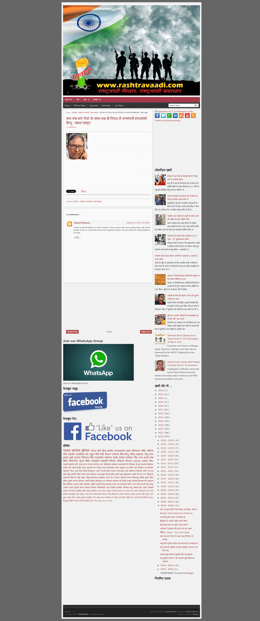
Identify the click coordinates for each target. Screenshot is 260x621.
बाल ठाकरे (134, 491)
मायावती (135, 481)
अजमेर (66, 487)
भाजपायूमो (101, 474)
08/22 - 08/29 (167, 565)
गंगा (149, 471)
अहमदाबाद (137, 461)
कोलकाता (99, 481)
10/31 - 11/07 (167, 471)
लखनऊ (140, 454)
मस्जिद (113, 460)
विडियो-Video (148, 497)
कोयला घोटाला (79, 501)
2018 (161, 406)
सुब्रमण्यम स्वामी (130, 474)
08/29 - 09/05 (167, 505)
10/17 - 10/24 (167, 479)
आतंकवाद (115, 464)
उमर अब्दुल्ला (120, 467)
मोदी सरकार (106, 454)
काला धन (110, 477)
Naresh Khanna (82, 223)
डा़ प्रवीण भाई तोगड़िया (135, 467)
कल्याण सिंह (140, 494)
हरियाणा (81, 481)
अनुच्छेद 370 (91, 497)
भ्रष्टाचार (67, 477)
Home (67, 105)
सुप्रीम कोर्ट (74, 464)
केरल (84, 467)
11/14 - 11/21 (167, 463)
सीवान (110, 501)
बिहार (88, 460)
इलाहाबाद (102, 477)
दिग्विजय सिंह (88, 457)
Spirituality (106, 105)
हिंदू (69, 474)
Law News (118, 105)
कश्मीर (110, 450)
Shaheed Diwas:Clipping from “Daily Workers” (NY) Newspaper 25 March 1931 (182, 338)
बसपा (128, 491)
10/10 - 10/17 (167, 482)
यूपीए (113, 474)
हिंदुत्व (88, 477)
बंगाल (82, 487)
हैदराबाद (94, 477)
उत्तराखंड (123, 484)
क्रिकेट (95, 491)
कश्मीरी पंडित (76, 474)
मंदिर (144, 450)
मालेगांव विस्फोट (91, 487)
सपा (102, 464)
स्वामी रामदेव (119, 457)
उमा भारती (72, 467)
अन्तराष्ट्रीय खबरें (122, 450)
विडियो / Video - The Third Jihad (174, 532)
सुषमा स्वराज (73, 481)
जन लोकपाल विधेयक (111, 481)
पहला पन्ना (68, 100)
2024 (161, 390)
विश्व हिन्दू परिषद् (128, 454)
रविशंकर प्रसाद (73, 484)
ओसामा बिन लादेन (140, 487)
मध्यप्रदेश (100, 457)
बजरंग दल (122, 491)
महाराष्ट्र (66, 471)
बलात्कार (93, 474)
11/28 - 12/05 (167, 456)
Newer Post (72, 332)
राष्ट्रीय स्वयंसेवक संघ (78, 454)
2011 (160, 432)
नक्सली (150, 487)
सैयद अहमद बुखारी (79, 497)
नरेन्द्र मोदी (96, 450)
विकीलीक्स (102, 487)
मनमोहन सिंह (131, 457)
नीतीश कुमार (144, 477)
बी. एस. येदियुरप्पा (146, 474)
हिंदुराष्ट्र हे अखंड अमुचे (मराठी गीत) (173, 521)
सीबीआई (107, 464)
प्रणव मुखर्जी (74, 487)
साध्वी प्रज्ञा (119, 474)
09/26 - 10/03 (167, 490)
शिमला (105, 494)
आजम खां (116, 484)
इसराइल (127, 494)
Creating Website (170, 611)
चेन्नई (129, 477)
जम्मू (146, 454)
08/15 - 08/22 (167, 569)
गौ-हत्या (117, 477)
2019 (161, 402)
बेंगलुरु (79, 467)
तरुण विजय (102, 491)
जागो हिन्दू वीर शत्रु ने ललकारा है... (173, 517)
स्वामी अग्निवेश (84, 484)
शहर (85, 100)
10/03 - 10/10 (167, 486)
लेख (78, 100)
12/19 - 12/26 (167, 444)
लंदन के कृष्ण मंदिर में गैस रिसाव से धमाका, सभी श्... (179, 509)
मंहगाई (108, 474)
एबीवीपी (79, 491)
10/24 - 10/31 (167, 475)
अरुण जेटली (101, 471)
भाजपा (67, 450)
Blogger (190, 573)
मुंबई (71, 457)
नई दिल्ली (123, 481)
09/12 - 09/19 (167, 498)
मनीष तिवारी (98, 494)
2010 (161, 436)
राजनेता (95, 100)
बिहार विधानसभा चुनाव (74, 460)
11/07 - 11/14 (167, 467)
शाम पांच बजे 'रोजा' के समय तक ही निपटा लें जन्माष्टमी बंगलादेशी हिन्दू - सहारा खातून (106, 120)
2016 (161, 413)
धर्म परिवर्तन (148, 467)
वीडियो (65, 494)
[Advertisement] (88, 304)
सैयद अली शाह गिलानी (79, 471)
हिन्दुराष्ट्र (92, 471)
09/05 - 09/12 (167, 502)
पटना (86, 464)
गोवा (91, 494)
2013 (161, 425)
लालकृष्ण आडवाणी (100, 460)
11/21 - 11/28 (167, 459)
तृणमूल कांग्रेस (112, 491)
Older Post (145, 332)
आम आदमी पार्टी (137, 497)
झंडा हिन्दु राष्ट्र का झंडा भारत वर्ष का (174, 525)
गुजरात (78, 457)
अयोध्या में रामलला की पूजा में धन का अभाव (176, 528)
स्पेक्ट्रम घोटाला (125, 460)
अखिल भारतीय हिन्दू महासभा (101, 484)
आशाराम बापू (128, 487)
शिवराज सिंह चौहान (78, 477)
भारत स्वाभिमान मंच (108, 497)
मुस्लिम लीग (89, 501)
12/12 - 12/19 (167, 448)
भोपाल (90, 464)
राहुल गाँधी (95, 454)
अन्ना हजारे (144, 457)
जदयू (98, 497)
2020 (161, 398)
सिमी (122, 494)
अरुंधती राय (91, 467)
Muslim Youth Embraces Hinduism (176, 513)
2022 (161, 394)
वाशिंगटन (132, 471)
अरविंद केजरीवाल (69, 491)
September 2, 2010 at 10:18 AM (137, 223)
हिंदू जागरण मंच (104, 501)
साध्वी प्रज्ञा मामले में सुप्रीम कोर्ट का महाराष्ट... (177, 554)
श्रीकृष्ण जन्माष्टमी (84, 112)
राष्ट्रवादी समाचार (83, 614)
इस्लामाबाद (111, 467)
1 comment (71, 127)
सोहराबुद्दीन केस (74, 494)
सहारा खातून (94, 112)
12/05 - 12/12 (167, 452)
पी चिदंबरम (131, 464)
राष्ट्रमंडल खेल (123, 471)
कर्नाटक (96, 464)
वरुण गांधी (149, 491)
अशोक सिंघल (90, 481)
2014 (161, 421)
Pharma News (79, 105)
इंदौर (145, 471)
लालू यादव (149, 484)
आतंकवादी (123, 464)
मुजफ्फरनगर (143, 481)
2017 (161, 409)
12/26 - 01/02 (167, 440)
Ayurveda (93, 105)
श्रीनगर (109, 457)
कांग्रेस (76, 450)
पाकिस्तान (136, 450)
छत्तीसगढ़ (96, 501)
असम (87, 494)
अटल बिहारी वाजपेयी (114, 487)
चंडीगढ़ (123, 477)
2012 (161, 429)
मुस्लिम (85, 450)
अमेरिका (145, 461)
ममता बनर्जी (141, 484)
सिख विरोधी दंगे (114, 494)
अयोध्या (116, 454)
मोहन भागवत (111, 471)
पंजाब (104, 467)
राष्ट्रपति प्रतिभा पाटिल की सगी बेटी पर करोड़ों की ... (180, 543)
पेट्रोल (147, 494)
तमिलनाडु (135, 477)
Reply (77, 237)
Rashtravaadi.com (192, 611)
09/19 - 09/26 (167, 494)
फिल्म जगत (131, 484)
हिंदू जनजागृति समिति (123, 497)
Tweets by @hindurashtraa (167, 120)
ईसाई (138, 464)
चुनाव (81, 464)
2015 (161, 417)
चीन (138, 474)
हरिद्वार (82, 494)
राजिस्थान (142, 491)
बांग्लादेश (74, 112)
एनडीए (133, 494)
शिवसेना (139, 471)
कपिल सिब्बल (87, 491)
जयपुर (99, 467)
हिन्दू (104, 450)
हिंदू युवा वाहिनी (68, 501)
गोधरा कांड (86, 474)
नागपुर (129, 481)
